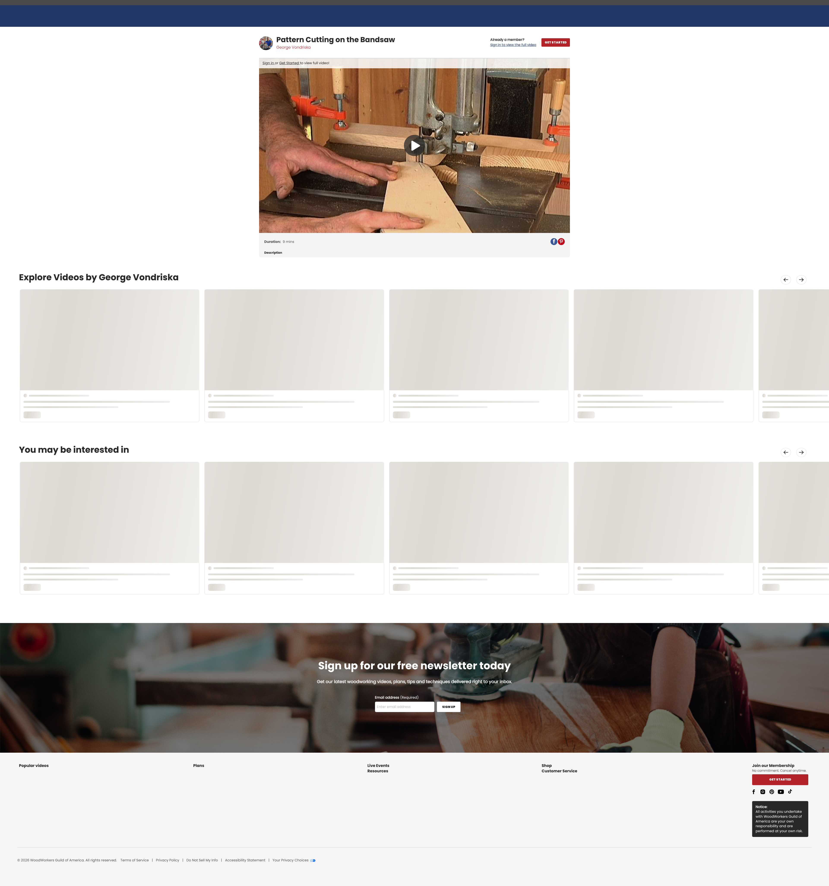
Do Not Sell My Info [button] (202, 860)
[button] (513, 42)
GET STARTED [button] (556, 42)
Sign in (269, 63)
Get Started (289, 63)
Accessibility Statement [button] (245, 860)
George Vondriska (293, 47)
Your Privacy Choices (290, 860)
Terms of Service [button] (134, 860)
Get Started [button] (780, 779)
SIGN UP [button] (448, 707)
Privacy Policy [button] (167, 860)
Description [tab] (273, 253)
